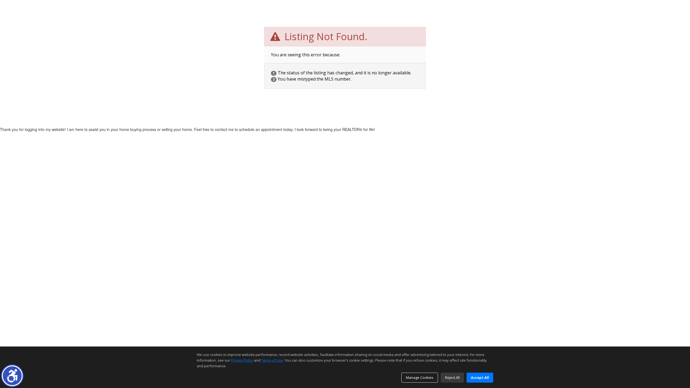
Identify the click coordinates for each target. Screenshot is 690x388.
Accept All (480, 377)
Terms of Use (272, 360)
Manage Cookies (419, 377)
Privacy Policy (242, 360)
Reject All (452, 377)
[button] (12, 375)
